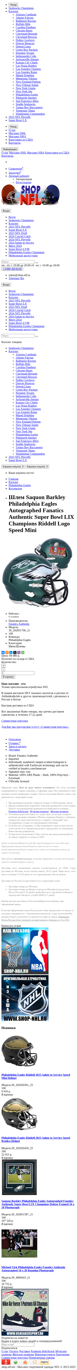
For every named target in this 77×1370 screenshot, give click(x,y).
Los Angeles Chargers (28, 68)
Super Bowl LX (18, 120)
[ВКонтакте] (3, 652)
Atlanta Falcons (24, 17)
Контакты (15, 142)
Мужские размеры (39, 811)
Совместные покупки (14, 1357)
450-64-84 (12, 269)
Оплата (13, 1351)
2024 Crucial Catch (20, 236)
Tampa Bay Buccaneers (29, 107)
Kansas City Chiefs (27, 62)
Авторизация (24, 179)
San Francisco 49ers (27, 101)
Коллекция (15, 488)
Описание (15, 739)
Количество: (8, 662)
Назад (13, 4)
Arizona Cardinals (26, 14)
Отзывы (14, 743)
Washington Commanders (30, 113)
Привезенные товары (42, 1357)
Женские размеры (59, 811)
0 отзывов (14, 616)
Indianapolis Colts (26, 56)
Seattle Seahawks (25, 104)
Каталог (13, 11)
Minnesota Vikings (26, 78)
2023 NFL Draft (18, 233)
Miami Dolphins (25, 75)
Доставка (14, 749)
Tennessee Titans (25, 110)
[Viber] (18, 652)
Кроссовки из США (21, 139)
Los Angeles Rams (26, 72)
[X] (14, 652)
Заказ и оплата (17, 746)
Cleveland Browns (26, 36)
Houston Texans (25, 52)
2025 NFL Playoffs (19, 117)
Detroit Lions (23, 46)
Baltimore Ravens (26, 20)
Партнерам (62, 1354)
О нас (12, 130)
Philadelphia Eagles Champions (26, 252)
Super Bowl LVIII (19, 249)
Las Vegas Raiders (26, 65)
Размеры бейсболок (18, 811)
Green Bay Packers (27, 49)
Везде (12, 217)
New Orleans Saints (27, 85)
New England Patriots (28, 81)
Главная (13, 478)
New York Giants (25, 88)
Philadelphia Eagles (27, 94)
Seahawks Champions (21, 8)
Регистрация (23, 182)
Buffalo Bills (23, 24)
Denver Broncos (25, 43)
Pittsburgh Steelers (26, 97)
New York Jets (24, 91)
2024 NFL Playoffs (19, 239)
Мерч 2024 (15, 245)
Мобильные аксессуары (23, 255)
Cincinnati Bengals (26, 33)
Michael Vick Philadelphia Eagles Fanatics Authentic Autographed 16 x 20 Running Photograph (33, 1269)
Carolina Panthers (26, 27)
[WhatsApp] (22, 652)
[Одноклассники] (7, 652)
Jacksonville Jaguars (27, 59)
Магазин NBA (17, 136)
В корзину (8, 676)
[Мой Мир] (11, 652)
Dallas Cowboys (25, 40)
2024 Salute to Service (21, 242)
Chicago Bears (24, 30)
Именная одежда (45, 1354)
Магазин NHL (17, 133)
